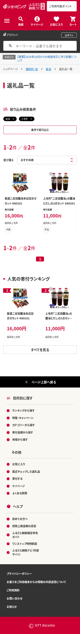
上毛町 (24, 118)
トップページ (10, 69)
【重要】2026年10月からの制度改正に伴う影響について (46, 58)
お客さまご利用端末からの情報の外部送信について (36, 582)
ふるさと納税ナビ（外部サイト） (25, 552)
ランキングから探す (23, 410)
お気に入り (56, 24)
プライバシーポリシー (19, 573)
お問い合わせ (14, 598)
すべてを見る (40, 349)
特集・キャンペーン (23, 418)
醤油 (48, 69)
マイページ (37, 24)
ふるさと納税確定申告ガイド (25, 535)
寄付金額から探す (22, 432)
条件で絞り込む (40, 130)
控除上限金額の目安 (24, 526)
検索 (21, 24)
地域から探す (20, 439)
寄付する (17, 478)
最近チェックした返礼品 (26, 471)
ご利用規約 (13, 590)
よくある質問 (19, 493)
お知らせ (12, 607)
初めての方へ (20, 519)
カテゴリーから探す (23, 425)
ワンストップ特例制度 (24, 544)
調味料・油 (32, 69)
